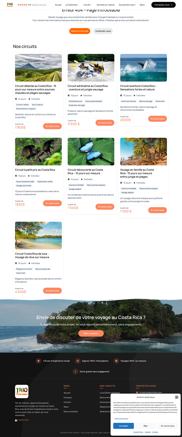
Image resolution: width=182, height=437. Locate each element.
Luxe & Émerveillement (110, 392)
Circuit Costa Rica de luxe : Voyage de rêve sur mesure (32, 255)
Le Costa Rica (71, 4)
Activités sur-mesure (106, 4)
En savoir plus (167, 426)
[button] (176, 397)
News (142, 4)
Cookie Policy (138, 432)
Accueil (58, 4)
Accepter (123, 426)
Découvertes (105, 397)
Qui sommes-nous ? (127, 4)
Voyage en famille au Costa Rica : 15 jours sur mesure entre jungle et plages (137, 173)
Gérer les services (121, 418)
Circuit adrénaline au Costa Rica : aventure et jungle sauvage (88, 87)
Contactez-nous (162, 4)
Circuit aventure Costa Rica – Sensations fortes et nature (138, 87)
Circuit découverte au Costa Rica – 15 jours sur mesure (85, 171)
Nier (146, 426)
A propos (68, 397)
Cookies (148, 432)
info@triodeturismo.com (150, 392)
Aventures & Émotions (110, 402)
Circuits (87, 4)
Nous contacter (71, 411)
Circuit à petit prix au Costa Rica (35, 170)
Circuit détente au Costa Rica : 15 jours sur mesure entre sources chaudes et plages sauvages (35, 89)
